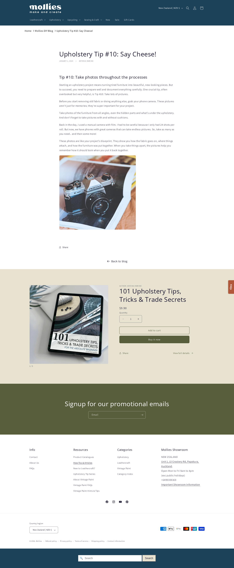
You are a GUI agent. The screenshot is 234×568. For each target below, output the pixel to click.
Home (28, 31)
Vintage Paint (124, 468)
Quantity (123, 312)
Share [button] (65, 247)
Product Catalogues (83, 457)
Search (149, 558)
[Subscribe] (141, 415)
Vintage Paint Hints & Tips (86, 490)
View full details (181, 353)
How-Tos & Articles (82, 462)
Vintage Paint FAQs (82, 485)
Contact (33, 457)
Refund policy (51, 541)
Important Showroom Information (180, 484)
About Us (34, 462)
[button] (37, 20)
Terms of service (81, 541)
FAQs (31, 468)
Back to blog (119, 261)
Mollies (39, 541)
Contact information (116, 541)
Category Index (125, 474)
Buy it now (154, 339)
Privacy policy (66, 541)
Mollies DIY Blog (44, 31)
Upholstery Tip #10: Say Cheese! (75, 31)
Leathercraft (123, 462)
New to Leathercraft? (84, 468)
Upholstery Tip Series (84, 474)
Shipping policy (98, 541)
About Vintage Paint (83, 479)
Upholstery (123, 457)
